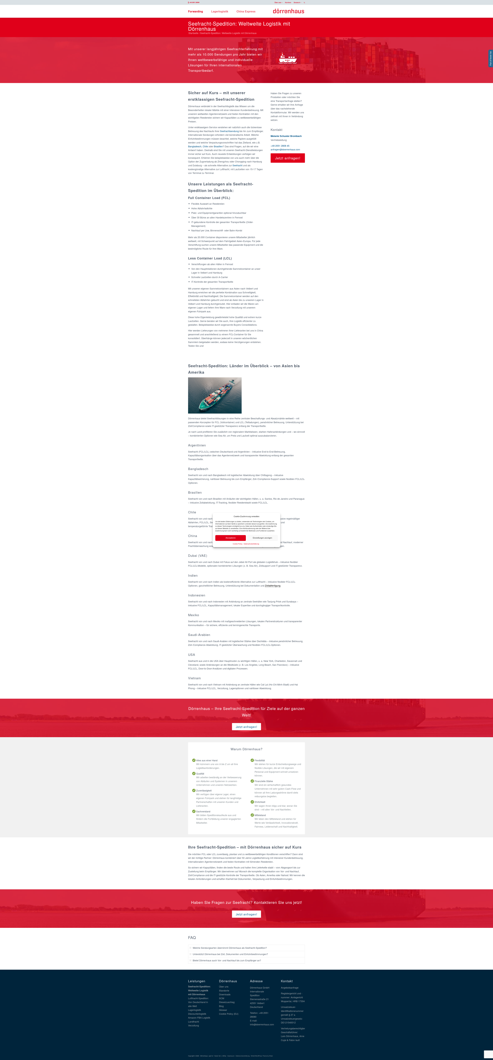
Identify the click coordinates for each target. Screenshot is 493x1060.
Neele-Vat (217, 1056)
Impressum (230, 1056)
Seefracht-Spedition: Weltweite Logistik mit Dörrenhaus (239, 26)
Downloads (224, 994)
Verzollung (193, 1025)
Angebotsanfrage (289, 987)
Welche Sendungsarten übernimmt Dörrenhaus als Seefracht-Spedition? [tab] (230, 947)
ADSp (224, 1056)
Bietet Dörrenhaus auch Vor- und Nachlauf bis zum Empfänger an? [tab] (227, 960)
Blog (221, 1006)
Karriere (288, 2)
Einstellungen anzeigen (262, 538)
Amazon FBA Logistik (199, 1017)
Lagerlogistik (194, 1009)
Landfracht (193, 1021)
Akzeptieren (231, 538)
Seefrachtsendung (229, 131)
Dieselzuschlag (227, 1002)
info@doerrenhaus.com (262, 1024)
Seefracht (237, 165)
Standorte (224, 990)
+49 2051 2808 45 (280, 145)
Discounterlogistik (197, 1013)
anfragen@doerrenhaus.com (285, 149)
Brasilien (218, 146)
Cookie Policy (237, 544)
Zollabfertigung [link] (272, 585)
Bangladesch (194, 146)
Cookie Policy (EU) (228, 1013)
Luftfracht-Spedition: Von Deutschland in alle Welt (198, 1002)
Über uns (277, 2)
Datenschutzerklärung (251, 544)
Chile (205, 146)
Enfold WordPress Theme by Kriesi (262, 1056)
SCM (221, 998)
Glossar (223, 1009)
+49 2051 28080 (194, 2)
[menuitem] (278, 2)
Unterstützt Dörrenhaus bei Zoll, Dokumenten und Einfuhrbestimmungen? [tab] (230, 954)
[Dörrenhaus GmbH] (288, 11)
